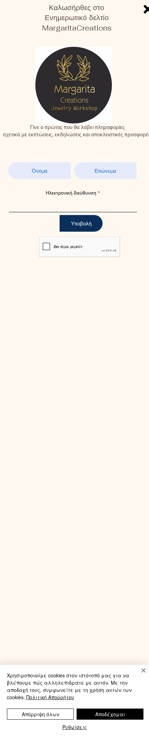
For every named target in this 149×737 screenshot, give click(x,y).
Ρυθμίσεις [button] (74, 726)
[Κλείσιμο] (139, 674)
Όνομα (39, 159)
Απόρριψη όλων (40, 714)
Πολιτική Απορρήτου (50, 697)
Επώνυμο (105, 159)
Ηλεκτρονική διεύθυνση (71, 192)
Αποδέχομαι (110, 714)
